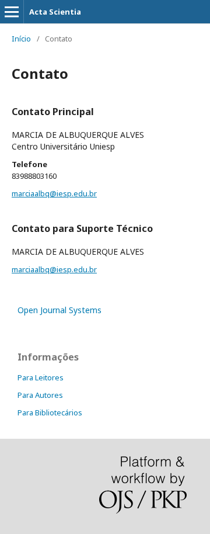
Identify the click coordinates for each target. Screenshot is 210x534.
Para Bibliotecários (50, 412)
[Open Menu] (11, 11)
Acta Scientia (55, 11)
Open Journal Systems (60, 309)
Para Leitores (41, 377)
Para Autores (40, 395)
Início (21, 38)
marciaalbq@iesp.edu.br (54, 193)
